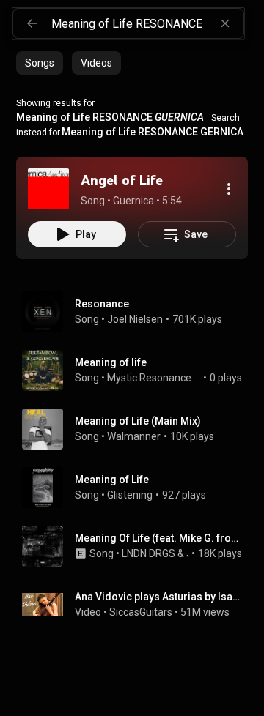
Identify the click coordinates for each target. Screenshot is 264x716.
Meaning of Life (112, 479)
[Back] (32, 23)
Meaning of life (111, 362)
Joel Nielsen (135, 319)
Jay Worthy (187, 553)
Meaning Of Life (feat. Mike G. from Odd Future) (159, 538)
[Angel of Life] (48, 188)
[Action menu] (229, 189)
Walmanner (134, 436)
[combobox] (147, 23)
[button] (48, 188)
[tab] (39, 63)
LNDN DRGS (148, 553)
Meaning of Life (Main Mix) (138, 421)
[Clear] (225, 23)
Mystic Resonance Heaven (154, 378)
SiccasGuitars (140, 612)
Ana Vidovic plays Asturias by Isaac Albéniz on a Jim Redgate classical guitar (159, 597)
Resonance (102, 304)
